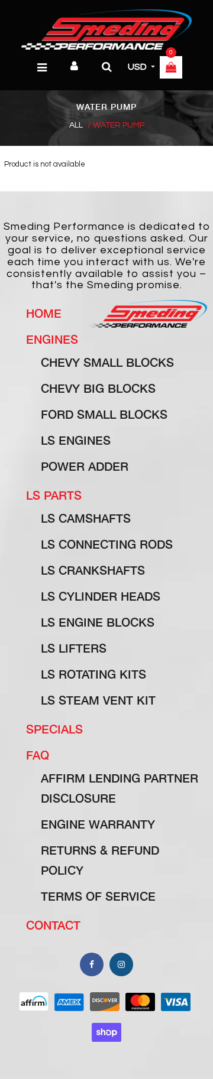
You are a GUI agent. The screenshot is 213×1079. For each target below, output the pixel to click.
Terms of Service (98, 896)
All (76, 125)
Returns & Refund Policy (100, 860)
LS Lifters (73, 648)
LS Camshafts (86, 518)
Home (44, 313)
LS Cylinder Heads (100, 596)
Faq (37, 755)
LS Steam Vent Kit (98, 700)
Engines (52, 339)
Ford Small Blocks (104, 414)
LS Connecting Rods (107, 544)
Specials (54, 729)
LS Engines (76, 440)
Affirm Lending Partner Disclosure (119, 788)
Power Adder (84, 466)
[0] (171, 68)
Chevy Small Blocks (107, 362)
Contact (53, 925)
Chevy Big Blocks (98, 388)
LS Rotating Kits (93, 674)
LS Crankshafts (93, 570)
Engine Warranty (98, 824)
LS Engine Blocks (97, 622)
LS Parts (54, 495)
